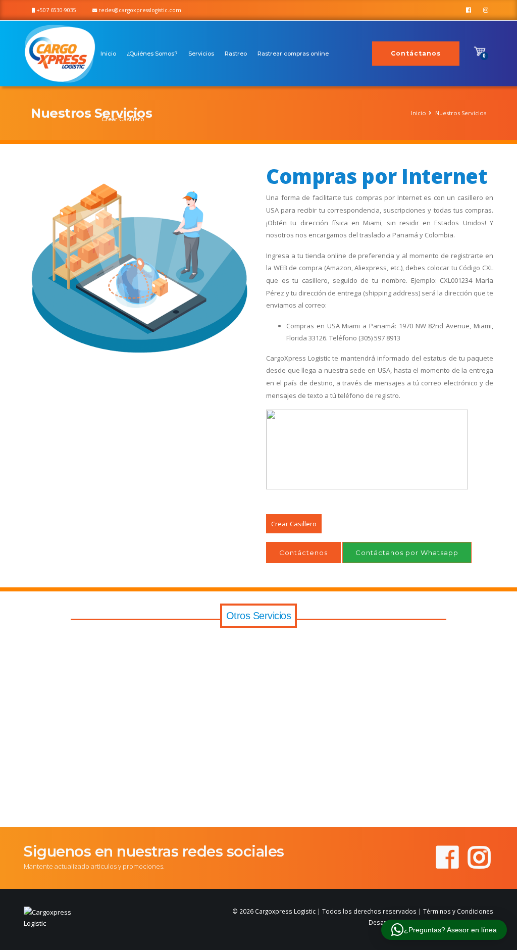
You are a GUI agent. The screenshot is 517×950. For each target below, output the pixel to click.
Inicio (108, 53)
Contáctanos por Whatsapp (406, 552)
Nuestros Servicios (460, 113)
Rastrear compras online (293, 53)
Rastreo (236, 53)
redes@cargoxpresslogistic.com (139, 10)
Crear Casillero (122, 119)
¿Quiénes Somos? (152, 53)
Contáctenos (303, 552)
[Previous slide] (25, 725)
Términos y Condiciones (458, 911)
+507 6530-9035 (55, 10)
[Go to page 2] (258, 808)
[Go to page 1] (251, 807)
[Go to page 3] (266, 808)
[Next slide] (491, 725)
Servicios (201, 53)
